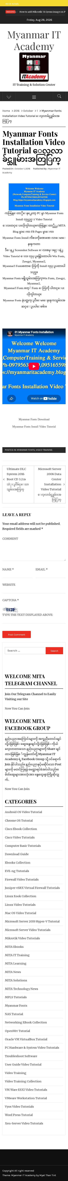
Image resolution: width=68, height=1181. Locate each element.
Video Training (44, 450)
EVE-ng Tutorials (17, 871)
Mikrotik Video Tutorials (22, 938)
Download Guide (17, 854)
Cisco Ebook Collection (21, 829)
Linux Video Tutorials (20, 905)
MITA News (13, 972)
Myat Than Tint (47, 1175)
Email (42, 569)
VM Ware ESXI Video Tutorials (26, 1089)
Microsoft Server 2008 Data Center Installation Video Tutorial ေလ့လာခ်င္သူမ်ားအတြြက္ (49, 484)
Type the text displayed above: (27, 615)
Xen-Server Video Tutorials (24, 1123)
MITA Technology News (21, 989)
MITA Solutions (16, 980)
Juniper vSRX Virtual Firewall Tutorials (32, 888)
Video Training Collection (23, 1081)
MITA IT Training (17, 955)
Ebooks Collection (17, 862)
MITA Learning (15, 963)
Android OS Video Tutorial (23, 812)
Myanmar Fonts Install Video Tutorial (34, 426)
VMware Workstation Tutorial (26, 1098)
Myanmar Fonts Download (34, 419)
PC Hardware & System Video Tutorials (32, 1047)
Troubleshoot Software (21, 1056)
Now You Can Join (17, 708)
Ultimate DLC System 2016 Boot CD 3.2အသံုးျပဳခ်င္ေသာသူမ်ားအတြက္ (18, 479)
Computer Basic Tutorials (23, 846)
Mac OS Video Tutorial (20, 913)
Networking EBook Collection (26, 1022)
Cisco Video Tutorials (20, 837)
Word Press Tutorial (19, 1115)
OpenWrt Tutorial (17, 1031)
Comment (10, 538)
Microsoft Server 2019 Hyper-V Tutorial (32, 921)
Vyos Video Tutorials (19, 1106)
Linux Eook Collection (20, 896)
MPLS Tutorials (16, 997)
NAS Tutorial (14, 1014)
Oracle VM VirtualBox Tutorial (26, 1039)
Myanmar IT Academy (34, 40)
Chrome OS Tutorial (19, 820)
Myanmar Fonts (26, 450)
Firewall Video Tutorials (22, 879)
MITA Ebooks (14, 947)
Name (8, 569)
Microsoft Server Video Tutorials (27, 930)
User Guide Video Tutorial (23, 1064)
